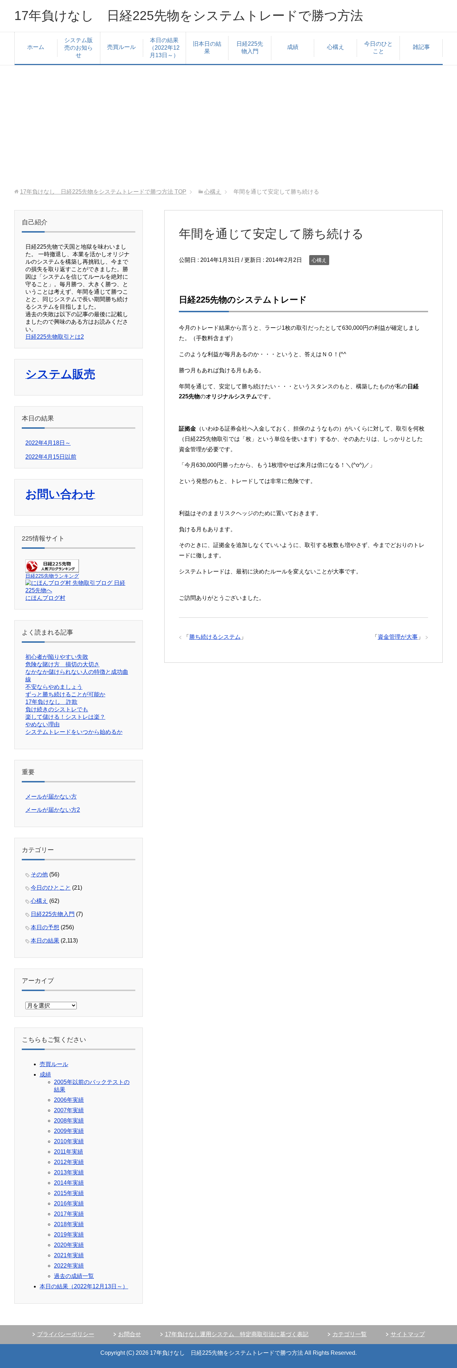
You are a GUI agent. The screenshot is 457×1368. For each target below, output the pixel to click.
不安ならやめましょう (53, 687)
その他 (39, 874)
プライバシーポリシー (65, 1334)
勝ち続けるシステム (215, 637)
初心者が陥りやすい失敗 (56, 657)
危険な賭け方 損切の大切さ (62, 664)
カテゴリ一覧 (349, 1334)
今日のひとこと (378, 47)
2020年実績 (69, 1245)
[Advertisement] (228, 127)
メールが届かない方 (51, 797)
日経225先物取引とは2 (54, 337)
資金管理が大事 (398, 637)
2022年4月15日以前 (50, 457)
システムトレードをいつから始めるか (73, 732)
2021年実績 (69, 1255)
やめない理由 (42, 724)
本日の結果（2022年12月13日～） (164, 47)
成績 (292, 47)
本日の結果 (45, 940)
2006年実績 (69, 1100)
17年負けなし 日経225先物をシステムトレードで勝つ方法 (188, 15)
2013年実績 (69, 1172)
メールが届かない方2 (52, 810)
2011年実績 (68, 1152)
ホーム (35, 47)
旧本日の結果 (207, 47)
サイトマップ (408, 1334)
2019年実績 (69, 1235)
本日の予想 (45, 927)
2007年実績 (69, 1110)
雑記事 (421, 47)
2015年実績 (69, 1193)
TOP (103, 192)
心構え (335, 47)
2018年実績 (69, 1224)
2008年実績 (69, 1121)
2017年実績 (69, 1214)
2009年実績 (69, 1131)
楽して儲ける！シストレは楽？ (65, 717)
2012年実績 (69, 1162)
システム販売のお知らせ (78, 47)
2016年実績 (69, 1203)
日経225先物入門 (249, 47)
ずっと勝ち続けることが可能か (65, 694)
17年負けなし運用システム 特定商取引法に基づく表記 (236, 1334)
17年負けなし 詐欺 (51, 702)
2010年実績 (69, 1141)
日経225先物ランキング (52, 576)
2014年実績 (69, 1183)
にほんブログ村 (45, 598)
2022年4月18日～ (48, 443)
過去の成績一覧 (74, 1276)
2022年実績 (69, 1266)
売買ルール (121, 47)
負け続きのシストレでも (56, 709)
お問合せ (129, 1334)
